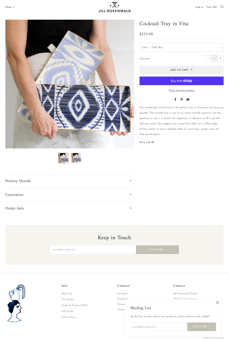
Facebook (122, 299)
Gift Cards (67, 311)
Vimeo (121, 309)
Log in (199, 7)
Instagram (123, 293)
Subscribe (155, 249)
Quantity (145, 58)
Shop (8, 7)
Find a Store (68, 317)
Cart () (212, 7)
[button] (63, 158)
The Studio (67, 299)
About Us (66, 293)
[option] (69, 84)
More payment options (182, 90)
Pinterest (122, 304)
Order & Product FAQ (74, 305)
